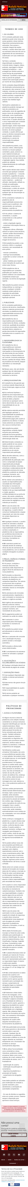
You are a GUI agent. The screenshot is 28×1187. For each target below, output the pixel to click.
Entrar (5, 2)
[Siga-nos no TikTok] (24, 1154)
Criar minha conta (13, 1135)
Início (4, 1159)
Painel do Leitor (20, 1159)
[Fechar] (12, 1184)
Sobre (10, 1159)
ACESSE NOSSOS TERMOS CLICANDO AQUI (13, 1180)
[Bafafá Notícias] (14, 8)
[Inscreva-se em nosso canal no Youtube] (19, 1154)
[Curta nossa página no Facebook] (4, 1154)
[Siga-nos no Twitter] (14, 1154)
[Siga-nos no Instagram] (9, 1154)
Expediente (13, 1163)
